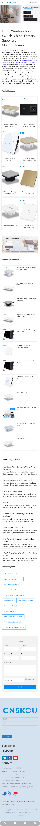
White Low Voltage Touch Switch (13, 617)
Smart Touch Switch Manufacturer (14, 595)
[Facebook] (9, 758)
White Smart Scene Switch (11, 584)
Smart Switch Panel (8, 804)
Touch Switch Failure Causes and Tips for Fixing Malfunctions (19, 468)
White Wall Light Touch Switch (12, 606)
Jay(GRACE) (6, 502)
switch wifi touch (8, 600)
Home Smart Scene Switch (11, 590)
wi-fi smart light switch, (15, 62)
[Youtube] (15, 758)
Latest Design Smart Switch (12, 574)
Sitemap (20, 816)
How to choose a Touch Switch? (13, 491)
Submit (20, 687)
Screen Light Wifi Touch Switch (13, 579)
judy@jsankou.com (15, 781)
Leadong (32, 812)
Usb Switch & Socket (9, 801)
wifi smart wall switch (10, 611)
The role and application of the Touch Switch (17, 480)
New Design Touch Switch (25, 600)
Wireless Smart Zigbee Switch (12, 622)
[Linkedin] (4, 758)
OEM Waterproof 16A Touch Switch (14, 627)
